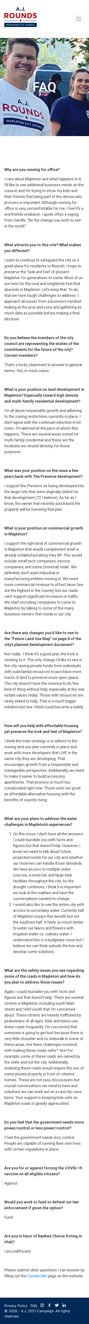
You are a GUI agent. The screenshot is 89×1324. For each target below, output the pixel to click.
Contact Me (37, 1276)
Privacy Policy (15, 1305)
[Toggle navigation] (79, 19)
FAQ (33, 1305)
